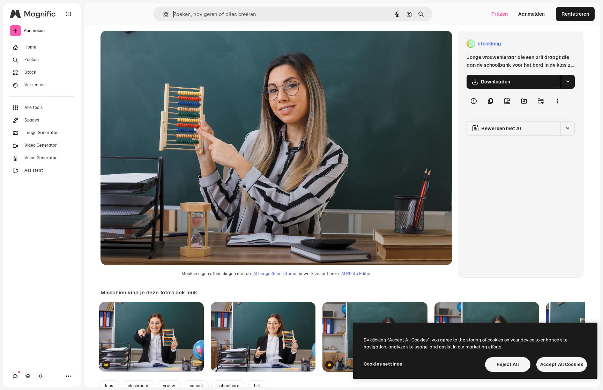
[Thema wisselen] (40, 376)
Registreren (575, 14)
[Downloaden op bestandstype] (568, 82)
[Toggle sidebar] (68, 14)
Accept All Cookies (561, 364)
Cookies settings (383, 364)
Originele (146, 44)
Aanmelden (531, 14)
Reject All (508, 364)
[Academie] (28, 376)
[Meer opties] (557, 101)
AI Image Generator (272, 274)
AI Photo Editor (356, 274)
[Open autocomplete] (163, 14)
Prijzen (499, 14)
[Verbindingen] (15, 376)
